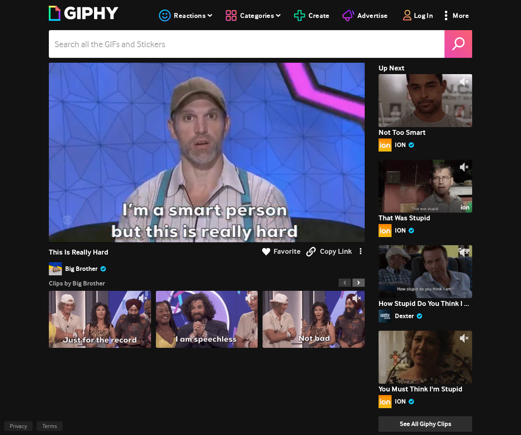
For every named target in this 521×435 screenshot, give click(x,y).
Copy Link (336, 251)
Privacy (18, 426)
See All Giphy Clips (425, 424)
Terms (49, 426)
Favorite (287, 251)
